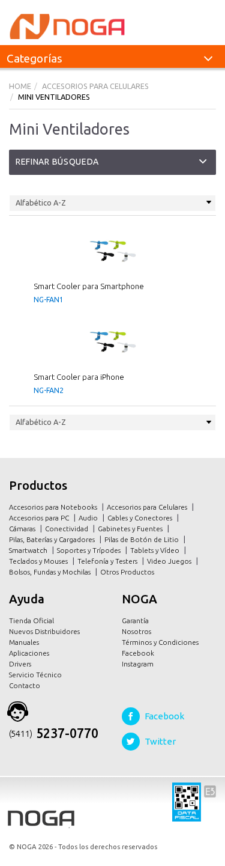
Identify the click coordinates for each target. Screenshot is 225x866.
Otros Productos (128, 572)
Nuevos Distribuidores (44, 631)
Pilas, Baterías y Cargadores (53, 539)
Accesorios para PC (40, 518)
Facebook (138, 653)
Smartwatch (29, 550)
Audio (89, 518)
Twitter (160, 741)
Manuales (24, 642)
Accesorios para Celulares (148, 507)
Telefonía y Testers (108, 561)
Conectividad (67, 528)
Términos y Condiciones (160, 642)
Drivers (20, 664)
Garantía (135, 620)
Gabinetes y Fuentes (131, 528)
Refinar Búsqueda (57, 161)
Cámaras (23, 528)
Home (20, 86)
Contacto (24, 685)
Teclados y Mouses (39, 561)
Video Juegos (170, 561)
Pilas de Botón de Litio (142, 539)
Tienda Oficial (31, 620)
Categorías (34, 58)
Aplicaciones (29, 653)
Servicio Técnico (35, 674)
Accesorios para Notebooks (54, 507)
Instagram (138, 664)
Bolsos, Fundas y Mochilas (50, 572)
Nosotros (136, 631)
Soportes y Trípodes (89, 550)
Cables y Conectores (140, 518)
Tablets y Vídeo (155, 550)
